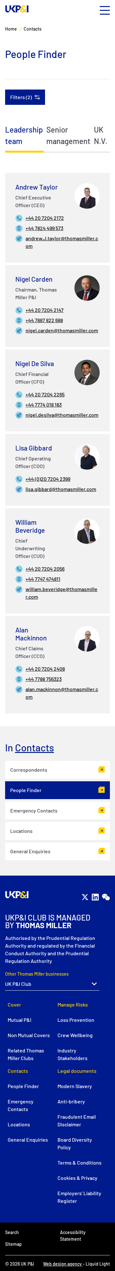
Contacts (34, 747)
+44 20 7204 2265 (45, 394)
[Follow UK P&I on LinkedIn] (95, 897)
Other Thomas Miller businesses (37, 974)
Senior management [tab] (68, 135)
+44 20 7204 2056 (45, 569)
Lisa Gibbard (33, 448)
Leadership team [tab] (24, 135)
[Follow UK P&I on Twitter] (85, 897)
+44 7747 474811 (43, 579)
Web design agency (63, 1264)
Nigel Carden (33, 279)
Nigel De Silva (34, 363)
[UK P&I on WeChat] (106, 897)
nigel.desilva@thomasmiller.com (62, 415)
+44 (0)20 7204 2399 (48, 479)
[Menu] (105, 10)
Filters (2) (21, 97)
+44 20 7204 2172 (45, 218)
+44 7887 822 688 (44, 320)
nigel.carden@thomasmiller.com (62, 330)
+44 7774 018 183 (44, 404)
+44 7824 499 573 (44, 228)
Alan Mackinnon (31, 634)
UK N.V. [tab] (100, 135)
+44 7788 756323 (44, 679)
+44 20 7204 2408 (45, 669)
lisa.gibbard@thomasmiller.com (61, 489)
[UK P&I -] (17, 9)
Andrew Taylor (36, 187)
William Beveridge (30, 526)
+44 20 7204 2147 (45, 310)
